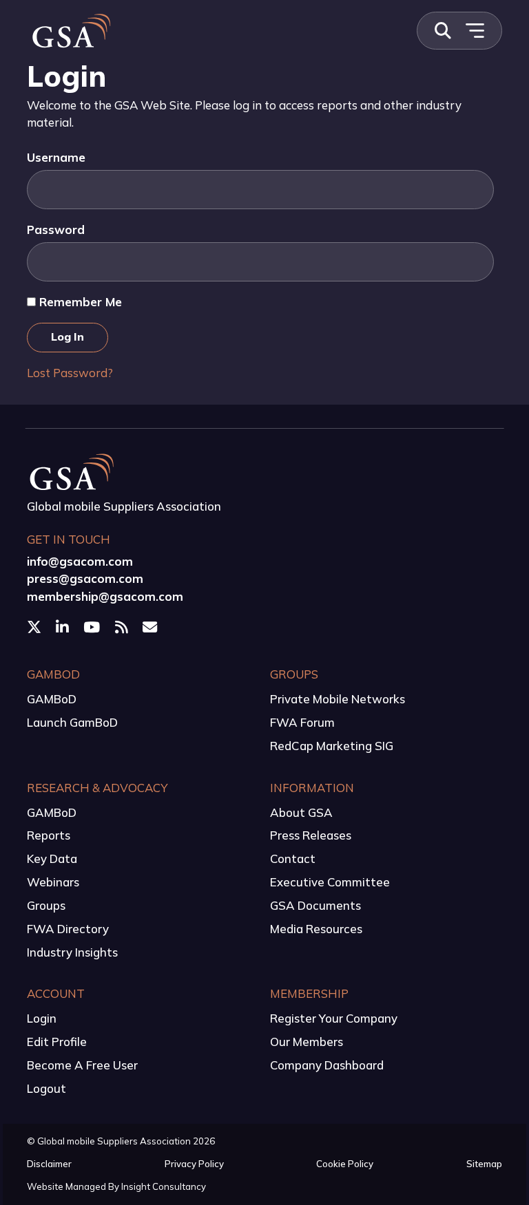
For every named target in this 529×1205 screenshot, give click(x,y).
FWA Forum (302, 722)
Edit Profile (57, 1041)
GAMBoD (51, 699)
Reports (48, 835)
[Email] (151, 627)
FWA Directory (68, 928)
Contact (292, 858)
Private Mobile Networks (337, 699)
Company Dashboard (327, 1065)
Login (41, 1018)
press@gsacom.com (85, 578)
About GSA (301, 812)
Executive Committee (330, 882)
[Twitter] (35, 627)
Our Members (306, 1041)
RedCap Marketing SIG (331, 745)
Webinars (53, 882)
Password (56, 229)
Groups (46, 905)
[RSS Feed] (123, 627)
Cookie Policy (344, 1163)
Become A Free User (82, 1065)
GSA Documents (315, 905)
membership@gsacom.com (105, 596)
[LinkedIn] (64, 627)
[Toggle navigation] (475, 30)
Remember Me (79, 302)
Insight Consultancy (163, 1186)
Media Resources (316, 928)
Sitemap (484, 1163)
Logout (46, 1088)
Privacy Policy (194, 1163)
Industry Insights (72, 952)
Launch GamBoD (72, 722)
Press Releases (310, 835)
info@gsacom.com (80, 561)
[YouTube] (93, 627)
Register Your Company (333, 1018)
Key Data (52, 858)
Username (56, 157)
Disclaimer (49, 1163)
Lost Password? (70, 372)
